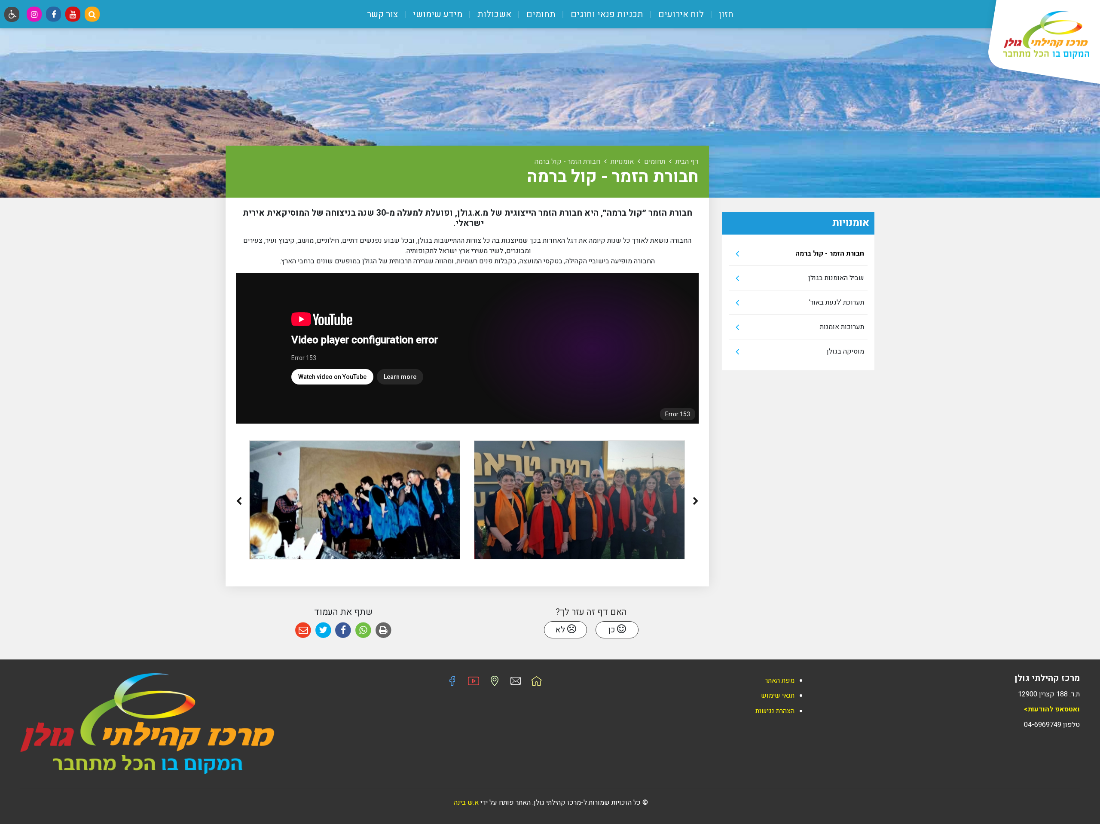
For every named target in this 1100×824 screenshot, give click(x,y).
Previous (696, 502)
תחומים (540, 14)
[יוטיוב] (72, 14)
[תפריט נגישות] (11, 14)
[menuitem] (719, 14)
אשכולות (493, 14)
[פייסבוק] (53, 14)
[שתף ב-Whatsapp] (363, 630)
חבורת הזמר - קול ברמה (829, 253)
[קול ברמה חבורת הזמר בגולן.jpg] (579, 499)
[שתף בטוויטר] (323, 630)
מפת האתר (779, 680)
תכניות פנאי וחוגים (605, 14)
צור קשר (382, 14)
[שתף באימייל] (303, 630)
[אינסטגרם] (34, 14)
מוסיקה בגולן (845, 351)
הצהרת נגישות (774, 711)
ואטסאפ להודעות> (1052, 709)
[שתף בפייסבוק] (343, 630)
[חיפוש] (92, 14)
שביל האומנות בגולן (836, 278)
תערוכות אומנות (842, 327)
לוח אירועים (680, 14)
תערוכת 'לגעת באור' (836, 302)
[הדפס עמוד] (383, 630)
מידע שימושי (436, 14)
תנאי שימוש (777, 695)
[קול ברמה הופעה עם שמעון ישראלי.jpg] (354, 499)
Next (239, 502)
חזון (725, 14)
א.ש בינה (465, 802)
